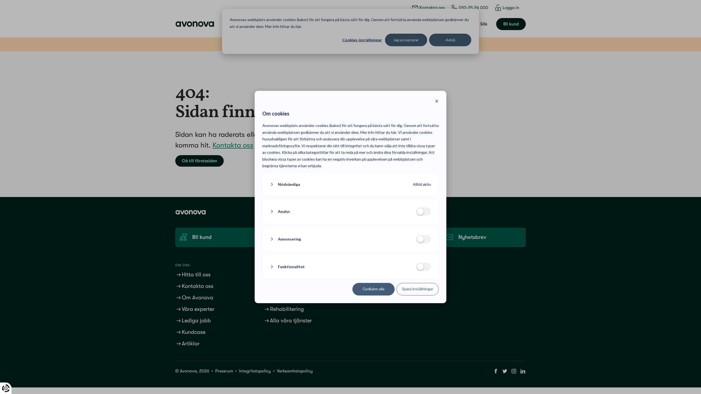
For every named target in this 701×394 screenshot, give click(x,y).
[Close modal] (437, 102)
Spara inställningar (417, 288)
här (394, 132)
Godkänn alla (373, 288)
